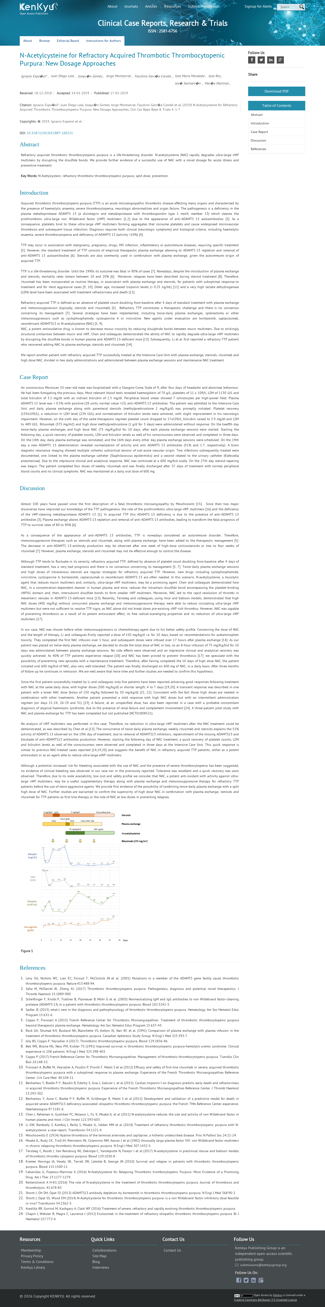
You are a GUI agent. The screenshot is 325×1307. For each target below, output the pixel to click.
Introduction (260, 123)
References (258, 149)
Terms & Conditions (37, 1262)
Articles (151, 6)
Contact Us (172, 1250)
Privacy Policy (32, 1256)
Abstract (257, 115)
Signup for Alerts (258, 6)
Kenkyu (277, 1295)
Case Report (259, 132)
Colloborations (104, 1250)
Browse (44, 41)
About (112, 6)
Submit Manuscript (203, 6)
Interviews (100, 1267)
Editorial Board (68, 41)
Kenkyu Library (33, 1267)
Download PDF (277, 91)
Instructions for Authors (103, 41)
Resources (172, 6)
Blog (96, 1262)
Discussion (258, 140)
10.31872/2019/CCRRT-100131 (50, 133)
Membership (31, 1250)
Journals (131, 6)
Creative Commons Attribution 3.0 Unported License (265, 1300)
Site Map (99, 1256)
